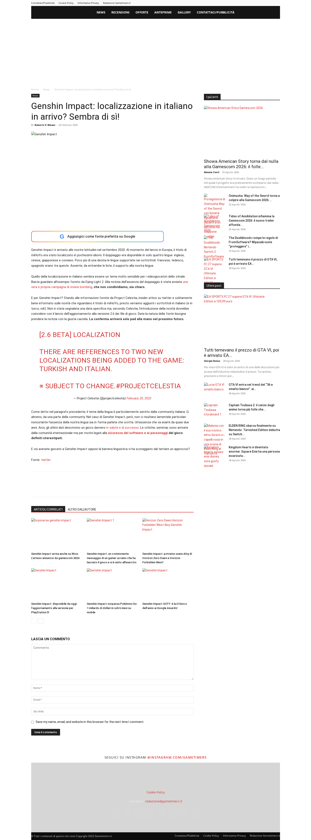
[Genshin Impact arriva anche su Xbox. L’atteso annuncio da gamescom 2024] (56, 534)
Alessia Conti (211, 172)
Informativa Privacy (88, 2)
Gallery (184, 12)
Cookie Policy (66, 2)
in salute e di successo (122, 428)
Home (34, 89)
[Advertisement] (155, 51)
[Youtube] (277, 3)
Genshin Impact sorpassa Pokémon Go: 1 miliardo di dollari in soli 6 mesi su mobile (112, 608)
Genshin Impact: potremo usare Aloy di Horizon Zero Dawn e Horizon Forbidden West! (167, 558)
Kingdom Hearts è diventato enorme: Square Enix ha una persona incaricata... (254, 452)
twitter (46, 460)
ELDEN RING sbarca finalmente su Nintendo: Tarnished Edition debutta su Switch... (254, 430)
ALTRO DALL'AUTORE (82, 509)
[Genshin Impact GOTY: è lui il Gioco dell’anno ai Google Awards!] (167, 584)
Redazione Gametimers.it (117, 2)
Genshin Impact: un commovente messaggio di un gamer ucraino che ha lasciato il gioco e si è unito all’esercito (111, 558)
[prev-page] (34, 621)
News (101, 12)
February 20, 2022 (139, 398)
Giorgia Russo (212, 361)
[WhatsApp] (65, 488)
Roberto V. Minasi (45, 125)
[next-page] (40, 621)
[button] (275, 13)
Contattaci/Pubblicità (43, 2)
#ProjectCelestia (148, 386)
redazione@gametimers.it (163, 801)
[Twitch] (262, 3)
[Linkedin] (241, 3)
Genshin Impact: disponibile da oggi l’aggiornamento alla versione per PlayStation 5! (54, 608)
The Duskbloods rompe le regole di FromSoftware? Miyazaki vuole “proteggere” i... (253, 242)
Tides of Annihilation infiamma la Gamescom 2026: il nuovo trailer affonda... (251, 221)
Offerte (142, 12)
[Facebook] (227, 3)
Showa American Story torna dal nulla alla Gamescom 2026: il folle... (241, 164)
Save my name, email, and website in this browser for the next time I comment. (90, 722)
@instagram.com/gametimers (177, 757)
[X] (270, 3)
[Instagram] (234, 3)
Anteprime (163, 12)
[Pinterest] (248, 3)
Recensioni (120, 12)
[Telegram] (255, 3)
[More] (104, 488)
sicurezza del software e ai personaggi (138, 433)
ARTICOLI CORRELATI (48, 509)
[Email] (84, 488)
